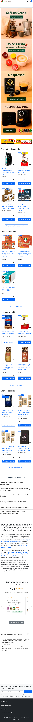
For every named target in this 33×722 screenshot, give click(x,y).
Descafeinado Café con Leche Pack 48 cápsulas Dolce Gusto (8, 206)
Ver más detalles (8, 342)
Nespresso (18, 552)
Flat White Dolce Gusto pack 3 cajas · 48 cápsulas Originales (8, 289)
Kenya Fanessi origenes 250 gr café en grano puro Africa (24, 448)
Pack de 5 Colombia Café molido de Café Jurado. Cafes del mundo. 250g (24, 413)
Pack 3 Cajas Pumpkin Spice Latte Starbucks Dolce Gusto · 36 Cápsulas (8, 253)
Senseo (29, 554)
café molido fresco (15, 541)
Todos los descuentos (16, 467)
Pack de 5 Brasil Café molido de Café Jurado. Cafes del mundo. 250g (8, 449)
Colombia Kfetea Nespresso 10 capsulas (24, 332)
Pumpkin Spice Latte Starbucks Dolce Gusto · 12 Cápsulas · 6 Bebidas (24, 253)
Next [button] (31, 634)
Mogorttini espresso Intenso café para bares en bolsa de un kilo (8, 171)
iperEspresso (22, 554)
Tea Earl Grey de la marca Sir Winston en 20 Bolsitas (8, 412)
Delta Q (3, 556)
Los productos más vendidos (16, 385)
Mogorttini (9, 556)
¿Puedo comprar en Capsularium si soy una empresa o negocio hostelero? (15, 512)
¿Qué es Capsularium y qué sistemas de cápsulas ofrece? (15, 483)
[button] (24, 1)
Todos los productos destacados (16, 226)
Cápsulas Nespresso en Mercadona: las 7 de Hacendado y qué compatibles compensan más (16, 640)
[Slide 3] (17, 141)
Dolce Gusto (10, 552)
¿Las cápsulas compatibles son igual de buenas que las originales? (15, 489)
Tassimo (10, 554)
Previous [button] (28, 634)
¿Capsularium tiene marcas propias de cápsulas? (15, 507)
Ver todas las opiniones (16, 622)
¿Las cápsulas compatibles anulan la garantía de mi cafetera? (15, 495)
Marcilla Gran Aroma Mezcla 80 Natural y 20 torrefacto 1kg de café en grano (24, 366)
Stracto (16, 554)
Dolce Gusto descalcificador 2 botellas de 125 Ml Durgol (23, 207)
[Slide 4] (19, 141)
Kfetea (15, 556)
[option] (16, 646)
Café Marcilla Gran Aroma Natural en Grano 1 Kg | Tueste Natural (7, 366)
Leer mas (4, 653)
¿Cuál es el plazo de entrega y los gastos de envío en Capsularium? (15, 502)
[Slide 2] (15, 141)
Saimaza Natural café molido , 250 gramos (8, 332)
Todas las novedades (16, 306)
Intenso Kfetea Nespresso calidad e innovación (24, 170)
